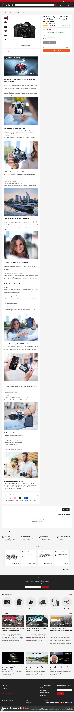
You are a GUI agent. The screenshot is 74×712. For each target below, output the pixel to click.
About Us (42, 683)
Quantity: (44, 38)
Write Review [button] (65, 509)
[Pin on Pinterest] (65, 25)
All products (7, 12)
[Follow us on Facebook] (27, 702)
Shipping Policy (43, 690)
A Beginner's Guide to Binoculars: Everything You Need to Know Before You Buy (61, 630)
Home (3, 12)
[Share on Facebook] (63, 25)
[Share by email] (69, 25)
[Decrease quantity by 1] (48, 39)
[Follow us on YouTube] (31, 702)
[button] (56, 25)
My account (61, 5)
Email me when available (56, 50)
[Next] (72, 602)
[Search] (55, 5)
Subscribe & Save (68, 1)
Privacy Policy (43, 688)
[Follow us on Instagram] (29, 702)
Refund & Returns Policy (44, 692)
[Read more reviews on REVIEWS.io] (66, 569)
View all (70, 594)
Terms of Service (43, 693)
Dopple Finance (43, 695)
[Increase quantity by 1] (54, 39)
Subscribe (45, 586)
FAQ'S (41, 687)
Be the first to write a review (37, 521)
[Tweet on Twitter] (67, 25)
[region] (37, 558)
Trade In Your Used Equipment (45, 685)
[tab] (61, 514)
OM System (45, 23)
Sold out (49, 42)
